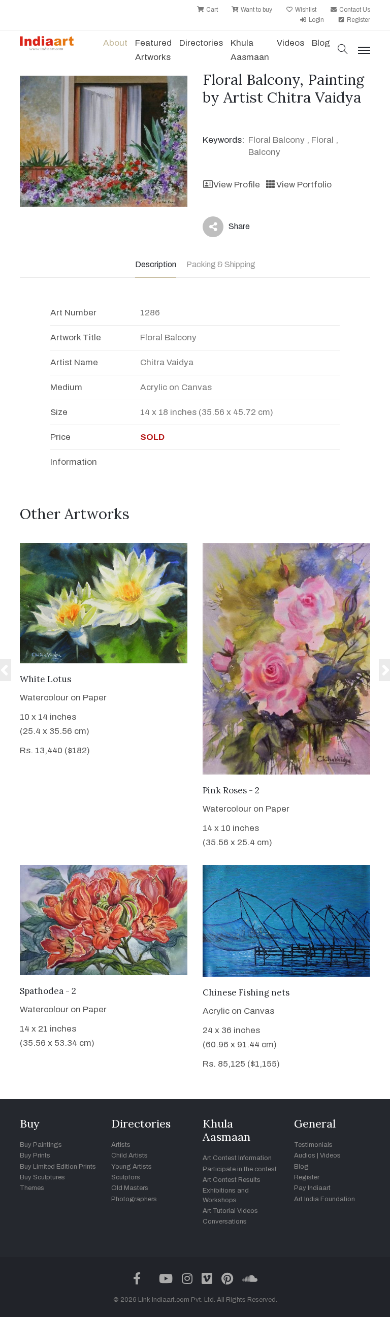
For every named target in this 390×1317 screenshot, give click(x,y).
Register (357, 19)
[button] (343, 50)
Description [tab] (155, 264)
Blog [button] (321, 43)
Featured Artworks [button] (153, 50)
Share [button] (231, 228)
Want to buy (255, 9)
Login (315, 19)
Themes (32, 1188)
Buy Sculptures (42, 1177)
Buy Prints (35, 1155)
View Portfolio (303, 184)
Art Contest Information (237, 1158)
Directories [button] (201, 43)
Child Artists (129, 1155)
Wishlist (305, 9)
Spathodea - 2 (48, 991)
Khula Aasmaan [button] (250, 50)
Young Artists (131, 1166)
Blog (301, 1166)
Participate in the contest (240, 1169)
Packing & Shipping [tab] (220, 264)
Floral (322, 140)
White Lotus (45, 679)
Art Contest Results (232, 1179)
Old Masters (129, 1188)
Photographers (134, 1199)
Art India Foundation (324, 1199)
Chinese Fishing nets (246, 992)
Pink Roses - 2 (231, 790)
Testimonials (313, 1144)
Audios (304, 1155)
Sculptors (125, 1177)
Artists (121, 1144)
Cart (211, 9)
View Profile (236, 184)
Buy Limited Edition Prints (58, 1166)
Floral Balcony (276, 140)
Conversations (225, 1221)
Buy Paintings (41, 1144)
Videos (290, 43)
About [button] (115, 43)
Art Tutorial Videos (230, 1210)
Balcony (264, 152)
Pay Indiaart (312, 1188)
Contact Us (354, 9)
